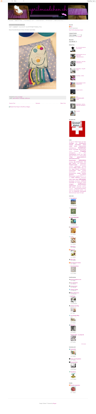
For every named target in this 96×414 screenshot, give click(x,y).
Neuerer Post (12, 103)
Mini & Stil (73, 259)
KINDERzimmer (72, 148)
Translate (79, 36)
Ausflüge (71, 143)
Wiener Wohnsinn (75, 292)
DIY (76, 143)
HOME (11, 20)
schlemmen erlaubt (81, 182)
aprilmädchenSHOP (74, 158)
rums (75, 182)
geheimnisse (77, 166)
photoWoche (77, 181)
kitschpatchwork (72, 173)
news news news (73, 179)
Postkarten (76, 151)
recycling (71, 182)
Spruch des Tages (81, 154)
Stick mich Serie (72, 155)
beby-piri (73, 249)
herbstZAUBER (72, 170)
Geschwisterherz (75, 266)
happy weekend (75, 169)
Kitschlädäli (75, 149)
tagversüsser (72, 185)
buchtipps (71, 162)
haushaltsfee (83, 169)
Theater (81, 155)
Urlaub (84, 155)
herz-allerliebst (74, 282)
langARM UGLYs (79, 176)
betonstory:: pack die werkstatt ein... (80, 62)
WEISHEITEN (40, 20)
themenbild (79, 185)
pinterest (49, 20)
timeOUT (84, 185)
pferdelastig (71, 181)
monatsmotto (83, 177)
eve (78, 163)
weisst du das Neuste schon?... (76, 189)
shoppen (71, 184)
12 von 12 (71, 141)
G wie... (72, 236)
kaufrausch (83, 171)
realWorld (83, 181)
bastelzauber (72, 160)
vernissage (71, 188)
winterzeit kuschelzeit (80, 191)
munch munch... (79, 89)
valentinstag (78, 187)
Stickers (78, 155)
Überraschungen (73, 192)
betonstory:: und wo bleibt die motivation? (81, 105)
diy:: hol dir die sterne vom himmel (81, 48)
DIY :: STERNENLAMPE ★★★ (80, 98)
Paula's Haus (74, 207)
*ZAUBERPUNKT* (75, 227)
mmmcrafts (73, 349)
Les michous (74, 198)
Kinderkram (82, 148)
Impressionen (82, 146)
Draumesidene (74, 362)
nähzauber (22, 98)
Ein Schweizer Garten (76, 262)
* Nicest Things (74, 289)
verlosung (84, 187)
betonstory (82, 160)
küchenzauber (72, 176)
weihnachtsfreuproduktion (80, 188)
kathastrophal (74, 286)
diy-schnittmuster (78, 162)
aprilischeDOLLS (16, 98)
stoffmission (27, 98)
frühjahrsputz (83, 163)
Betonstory (59, 20)
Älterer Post (63, 103)
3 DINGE (76, 141)
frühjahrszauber (73, 164)
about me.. (18, 20)
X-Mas (71, 157)
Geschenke (78, 144)
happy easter (77, 167)
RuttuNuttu (73, 371)
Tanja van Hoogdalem (76, 358)
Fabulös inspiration (75, 385)
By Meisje (73, 296)
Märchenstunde (82, 149)
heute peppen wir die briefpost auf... (80, 83)
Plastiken (70, 151)
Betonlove (73, 246)
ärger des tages (80, 192)
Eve (71, 26)
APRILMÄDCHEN (75, 217)
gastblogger (71, 166)
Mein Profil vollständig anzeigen (76, 30)
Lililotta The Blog (75, 305)
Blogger (54, 403)
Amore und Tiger (82, 141)
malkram (77, 177)
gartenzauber (83, 164)
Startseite (38, 103)
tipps (70, 187)
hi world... (78, 111)
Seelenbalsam (72, 154)
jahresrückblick (72, 171)
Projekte (83, 151)
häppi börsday (82, 170)
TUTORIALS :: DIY (29, 20)
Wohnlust (73, 325)
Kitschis (70, 149)
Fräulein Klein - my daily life (77, 334)
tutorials (73, 187)
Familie (71, 144)
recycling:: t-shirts (80, 75)
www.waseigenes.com (76, 279)
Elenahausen (82, 143)
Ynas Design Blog (75, 315)
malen (72, 177)
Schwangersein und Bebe (77, 152)
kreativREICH (83, 174)
